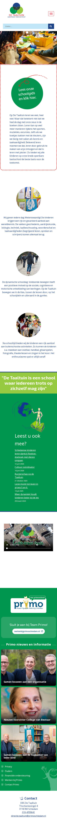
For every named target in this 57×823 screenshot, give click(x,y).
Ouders (8, 771)
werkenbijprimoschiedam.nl (27, 631)
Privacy (8, 766)
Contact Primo (12, 784)
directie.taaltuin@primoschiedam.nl (28, 815)
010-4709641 (28, 812)
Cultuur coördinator (25, 467)
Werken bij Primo (13, 780)
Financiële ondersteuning (17, 775)
